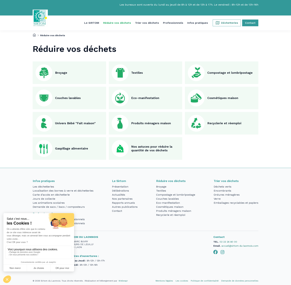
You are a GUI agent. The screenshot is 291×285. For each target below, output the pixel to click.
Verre (217, 198)
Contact (117, 210)
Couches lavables (68, 98)
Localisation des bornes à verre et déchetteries (63, 190)
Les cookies (182, 281)
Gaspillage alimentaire (71, 148)
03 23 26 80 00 (228, 241)
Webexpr (123, 281)
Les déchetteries (43, 186)
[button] (91, 22)
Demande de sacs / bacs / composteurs (59, 206)
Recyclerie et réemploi (224, 123)
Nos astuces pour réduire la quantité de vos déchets (151, 148)
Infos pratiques (44, 181)
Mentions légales (164, 281)
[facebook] (215, 252)
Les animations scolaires (49, 202)
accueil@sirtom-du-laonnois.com (239, 245)
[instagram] (222, 252)
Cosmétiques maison (222, 98)
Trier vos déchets (226, 181)
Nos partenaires (122, 198)
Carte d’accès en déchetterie (51, 194)
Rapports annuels (123, 202)
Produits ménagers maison (151, 123)
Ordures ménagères (227, 194)
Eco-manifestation (145, 98)
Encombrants (222, 190)
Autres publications (125, 206)
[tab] (215, 252)
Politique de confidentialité (205, 281)
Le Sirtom (119, 181)
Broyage (61, 72)
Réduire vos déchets (171, 181)
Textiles (137, 72)
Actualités (118, 194)
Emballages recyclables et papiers (236, 202)
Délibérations (120, 190)
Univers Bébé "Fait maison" (75, 123)
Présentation (120, 186)
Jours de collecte (44, 198)
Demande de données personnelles (239, 281)
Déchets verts (222, 186)
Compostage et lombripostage (230, 72)
